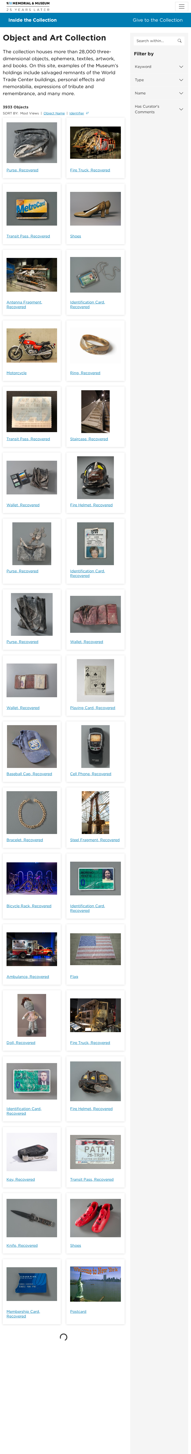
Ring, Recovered (85, 373)
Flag (74, 976)
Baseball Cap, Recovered (29, 774)
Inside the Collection (32, 20)
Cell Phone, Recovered (90, 774)
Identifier (76, 113)
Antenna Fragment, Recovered (24, 304)
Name (140, 93)
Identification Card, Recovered (87, 304)
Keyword (143, 66)
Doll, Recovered (21, 1042)
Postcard (78, 1311)
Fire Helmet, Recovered (91, 505)
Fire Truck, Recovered (90, 170)
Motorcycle (17, 373)
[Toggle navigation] (181, 6)
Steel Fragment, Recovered (95, 840)
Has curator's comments (147, 109)
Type (139, 80)
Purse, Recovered (22, 170)
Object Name (54, 113)
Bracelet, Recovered (25, 840)
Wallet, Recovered (23, 505)
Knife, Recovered (22, 1245)
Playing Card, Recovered (92, 708)
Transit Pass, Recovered (28, 236)
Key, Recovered (21, 1179)
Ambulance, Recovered (28, 976)
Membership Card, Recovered (23, 1313)
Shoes (75, 236)
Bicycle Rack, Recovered (29, 906)
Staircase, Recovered (89, 439)
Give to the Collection (158, 20)
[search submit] (179, 41)
